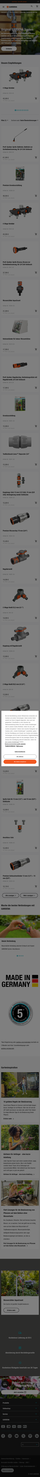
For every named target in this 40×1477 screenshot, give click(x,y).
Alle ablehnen (20, 756)
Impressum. (19, 746)
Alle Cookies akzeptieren (20, 761)
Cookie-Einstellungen (20, 751)
